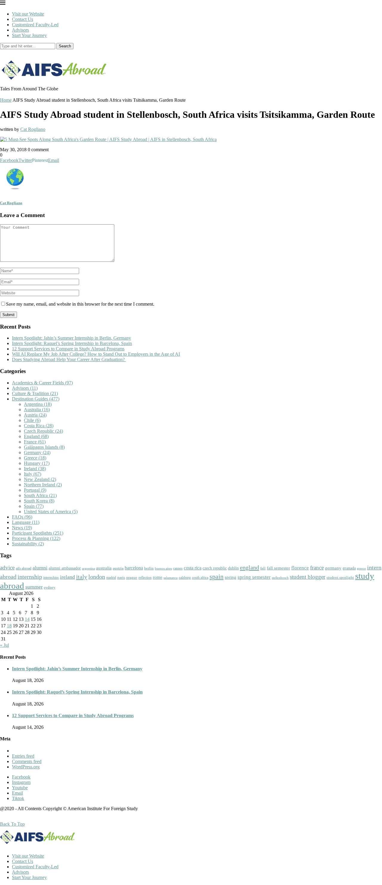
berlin (149, 568)
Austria (35, 414)
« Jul (4, 645)
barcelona (134, 568)
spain (217, 576)
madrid (111, 577)
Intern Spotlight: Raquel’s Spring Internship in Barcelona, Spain (72, 343)
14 (27, 619)
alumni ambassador (65, 568)
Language (25, 522)
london (96, 576)
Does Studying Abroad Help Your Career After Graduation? (69, 359)
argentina (88, 568)
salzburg (185, 577)
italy (81, 576)
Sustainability (28, 543)
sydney (50, 587)
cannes (178, 568)
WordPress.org (26, 766)
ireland (67, 577)
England (36, 436)
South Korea (39, 500)
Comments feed (26, 761)
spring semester (254, 577)
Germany (37, 452)
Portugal (35, 490)
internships (51, 578)
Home (6, 100)
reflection (145, 577)
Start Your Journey (29, 35)
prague (131, 577)
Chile (32, 420)
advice (7, 567)
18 (9, 625)
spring (230, 577)
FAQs (22, 516)
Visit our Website (28, 13)
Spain (34, 506)
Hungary (37, 463)
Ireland (35, 468)
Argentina (38, 404)
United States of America (51, 511)
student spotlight (340, 577)
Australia (37, 409)
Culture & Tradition (35, 393)
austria (118, 568)
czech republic (215, 568)
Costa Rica (38, 425)
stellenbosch (280, 577)
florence (300, 568)
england (249, 567)
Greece (35, 457)
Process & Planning (36, 538)
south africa (200, 577)
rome (157, 577)
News (22, 527)
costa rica (192, 567)
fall (263, 568)
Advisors (20, 30)
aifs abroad (23, 568)
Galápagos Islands (44, 447)
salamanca (171, 577)
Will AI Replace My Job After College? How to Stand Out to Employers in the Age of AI (96, 354)
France (35, 441)
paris (121, 577)
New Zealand (40, 479)
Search (65, 46)
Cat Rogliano (32, 129)
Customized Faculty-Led (35, 24)
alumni (40, 568)
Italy (32, 473)
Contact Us (22, 19)
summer (34, 587)
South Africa (40, 495)
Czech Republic (43, 431)
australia (104, 568)
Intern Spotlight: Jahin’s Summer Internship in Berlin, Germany (71, 338)
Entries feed (23, 756)
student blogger (307, 577)
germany (333, 568)
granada (349, 568)
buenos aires (163, 568)
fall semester (278, 567)
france (317, 568)
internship (30, 576)
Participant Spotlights (37, 533)
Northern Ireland (43, 484)
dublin (233, 568)
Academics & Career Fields (42, 382)
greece (361, 568)
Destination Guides (35, 398)
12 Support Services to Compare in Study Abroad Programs (68, 348)
